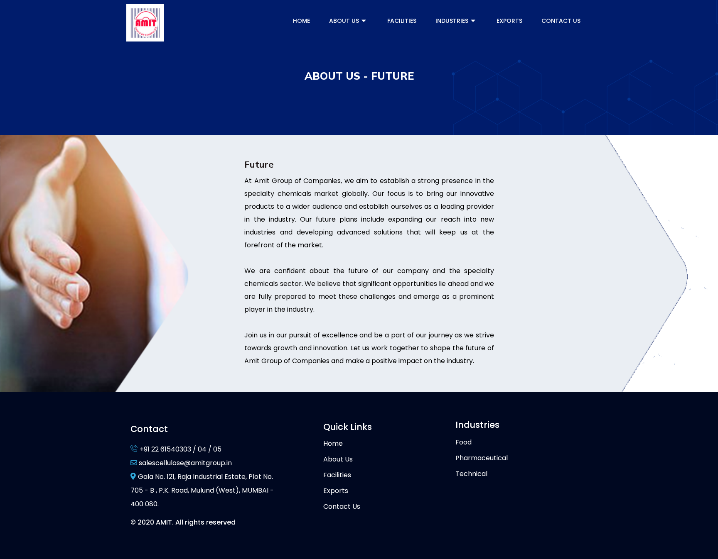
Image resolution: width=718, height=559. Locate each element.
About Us (344, 21)
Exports (509, 21)
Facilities (401, 21)
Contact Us (560, 21)
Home (301, 21)
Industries (451, 21)
